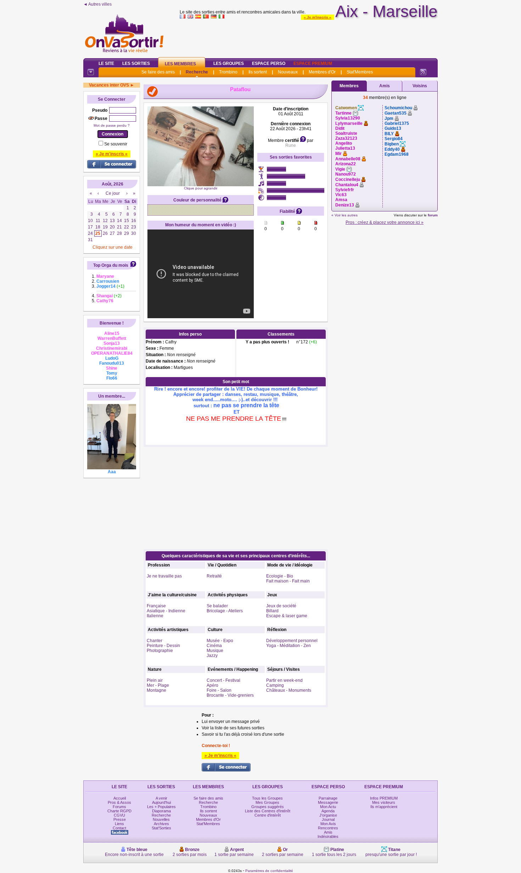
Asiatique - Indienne (166, 610)
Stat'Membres (360, 72)
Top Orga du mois (110, 265)
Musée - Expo (220, 640)
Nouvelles (161, 819)
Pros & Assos (119, 802)
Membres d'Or (322, 72)
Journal (328, 819)
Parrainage (328, 798)
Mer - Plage (158, 685)
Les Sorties (136, 63)
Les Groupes (228, 63)
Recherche (197, 72)
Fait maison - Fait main (288, 581)
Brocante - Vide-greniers (230, 695)
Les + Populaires (161, 807)
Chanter (154, 640)
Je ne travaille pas (164, 576)
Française (156, 605)
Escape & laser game (286, 615)
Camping (275, 685)
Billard (272, 610)
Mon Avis (328, 824)
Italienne (155, 615)
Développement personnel (292, 640)
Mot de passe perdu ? (112, 125)
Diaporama (161, 811)
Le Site (106, 63)
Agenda (328, 811)
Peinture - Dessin (163, 645)
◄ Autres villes (97, 4)
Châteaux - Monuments (288, 690)
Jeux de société (281, 605)
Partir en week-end (284, 680)
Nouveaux (288, 72)
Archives (161, 824)
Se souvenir (115, 144)
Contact (119, 828)
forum (433, 215)
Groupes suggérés (267, 807)
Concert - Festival (223, 680)
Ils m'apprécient (383, 807)
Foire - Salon (219, 690)
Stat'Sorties (161, 828)
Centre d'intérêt (267, 815)
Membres (349, 85)
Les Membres (180, 63)
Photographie (160, 650)
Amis (384, 85)
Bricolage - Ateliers (225, 610)
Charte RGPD (119, 811)
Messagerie (328, 802)
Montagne (156, 690)
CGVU (119, 815)
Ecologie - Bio (279, 576)
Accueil (119, 798)
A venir (161, 798)
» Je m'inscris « (317, 17)
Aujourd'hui (161, 802)
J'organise (328, 815)
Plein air (155, 680)
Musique (215, 650)
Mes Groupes (267, 802)
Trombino (228, 72)
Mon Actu (328, 807)
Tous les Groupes (267, 798)
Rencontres (328, 828)
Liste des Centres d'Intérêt (267, 811)
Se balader (217, 605)
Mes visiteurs (383, 802)
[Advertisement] (309, 37)
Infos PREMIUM (384, 798)
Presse (119, 819)
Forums (119, 807)
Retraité (214, 576)
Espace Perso (268, 63)
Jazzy (212, 655)
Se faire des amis (158, 72)
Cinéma (214, 645)
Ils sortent (257, 72)
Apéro (212, 685)
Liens (119, 824)
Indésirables (328, 836)
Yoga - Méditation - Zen (288, 645)
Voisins (420, 85)
